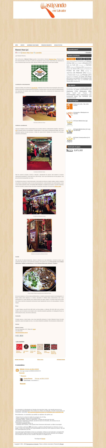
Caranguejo (81, 65)
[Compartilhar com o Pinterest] (22, 336)
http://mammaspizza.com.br (21, 332)
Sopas (78, 79)
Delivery (24, 52)
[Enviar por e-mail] (16, 336)
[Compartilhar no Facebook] (21, 336)
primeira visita (57, 186)
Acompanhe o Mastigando (33, 45)
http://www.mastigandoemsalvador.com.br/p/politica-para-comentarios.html (45, 412)
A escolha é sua (76, 88)
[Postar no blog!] (18, 336)
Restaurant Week (72, 96)
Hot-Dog (87, 70)
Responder (21, 372)
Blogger (43, 438)
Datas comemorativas (82, 89)
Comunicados (70, 89)
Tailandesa (75, 81)
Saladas (77, 78)
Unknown (22, 369)
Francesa (87, 68)
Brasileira (86, 63)
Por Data (88, 59)
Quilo (82, 76)
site (16, 130)
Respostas (23, 375)
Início (16, 45)
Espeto (81, 68)
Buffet (68, 65)
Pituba (28, 52)
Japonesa (69, 73)
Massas (79, 73)
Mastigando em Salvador (32, 444)
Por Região (79, 59)
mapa (34, 329)
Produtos (76, 76)
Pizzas (31, 52)
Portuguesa (69, 76)
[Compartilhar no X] (19, 336)
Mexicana (89, 72)
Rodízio (71, 78)
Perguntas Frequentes (46, 45)
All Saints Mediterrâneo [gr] (80, 120)
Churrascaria (87, 67)
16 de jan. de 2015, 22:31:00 (42, 378)
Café (73, 65)
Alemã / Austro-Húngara (72, 61)
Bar (70, 63)
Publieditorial (84, 95)
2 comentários (38, 52)
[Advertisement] (53, 31)
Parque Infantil (71, 93)
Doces (75, 68)
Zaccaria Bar (34, 87)
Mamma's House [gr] (21, 50)
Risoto (90, 76)
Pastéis (78, 75)
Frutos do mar (73, 71)
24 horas (69, 88)
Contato (22, 45)
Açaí (85, 61)
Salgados (86, 78)
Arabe (80, 61)
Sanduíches (70, 79)
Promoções (71, 95)
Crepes (68, 68)
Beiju (80, 63)
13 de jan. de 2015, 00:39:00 (32, 369)
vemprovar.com (70, 97)
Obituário (83, 91)
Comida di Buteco (85, 88)
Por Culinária (71, 59)
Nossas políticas (58, 45)
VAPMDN (85, 96)
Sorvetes (85, 79)
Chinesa (78, 67)
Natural (70, 75)
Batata (76, 63)
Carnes (89, 65)
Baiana (89, 61)
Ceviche (72, 67)
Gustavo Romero (28, 378)
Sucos (68, 81)
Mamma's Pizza (52, 59)
